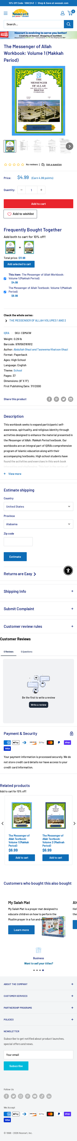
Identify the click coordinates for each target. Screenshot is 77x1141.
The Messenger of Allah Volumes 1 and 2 (37, 320)
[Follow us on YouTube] (34, 1096)
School (18, 370)
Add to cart (38, 203)
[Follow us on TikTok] (41, 1096)
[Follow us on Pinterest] (27, 1096)
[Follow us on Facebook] (6, 1096)
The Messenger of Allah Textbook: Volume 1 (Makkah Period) (40, 289)
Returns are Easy (18, 573)
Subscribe (16, 1066)
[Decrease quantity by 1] (21, 190)
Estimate (15, 556)
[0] (70, 13)
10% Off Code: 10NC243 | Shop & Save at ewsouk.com (38, 2)
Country (8, 498)
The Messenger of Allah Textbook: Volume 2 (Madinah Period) (53, 840)
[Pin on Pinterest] (56, 399)
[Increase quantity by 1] (41, 190)
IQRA (6, 333)
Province (9, 516)
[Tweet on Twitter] (63, 399)
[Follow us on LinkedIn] (49, 1096)
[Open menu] (5, 13)
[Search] (68, 24)
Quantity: (9, 190)
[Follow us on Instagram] (20, 1096)
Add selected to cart (19, 264)
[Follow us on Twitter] (13, 1096)
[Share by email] (70, 399)
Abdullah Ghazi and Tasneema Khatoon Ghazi (41, 349)
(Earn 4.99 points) (42, 178)
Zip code (9, 533)
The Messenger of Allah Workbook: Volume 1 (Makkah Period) (36, 276)
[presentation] (2, 823)
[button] (10, 146)
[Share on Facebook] (49, 399)
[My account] (62, 13)
